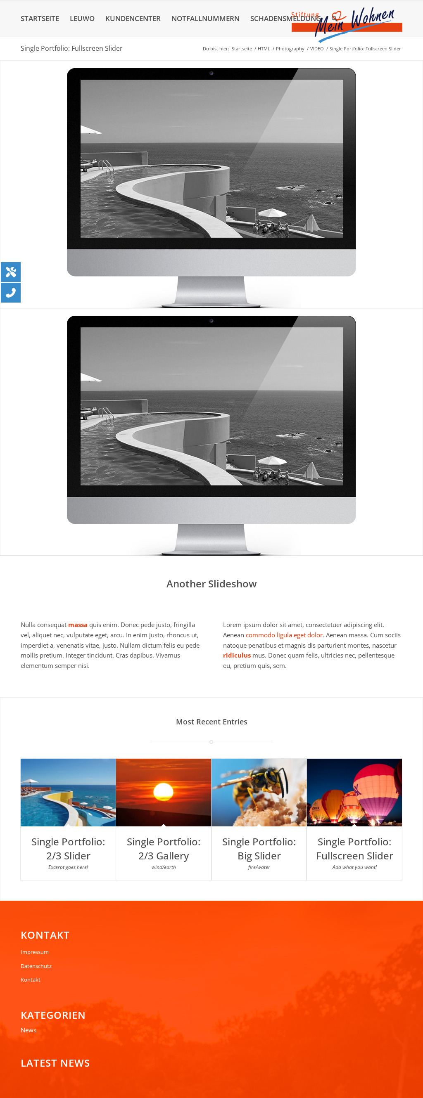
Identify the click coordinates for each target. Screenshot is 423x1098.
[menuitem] (39, 18)
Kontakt (30, 979)
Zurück (7, 184)
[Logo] (347, 25)
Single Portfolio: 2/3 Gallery (163, 848)
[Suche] (334, 18)
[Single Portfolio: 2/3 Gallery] (163, 792)
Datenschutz (36, 966)
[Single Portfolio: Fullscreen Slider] (354, 792)
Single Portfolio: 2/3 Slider (68, 848)
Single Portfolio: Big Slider (259, 848)
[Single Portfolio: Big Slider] (259, 792)
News (28, 1030)
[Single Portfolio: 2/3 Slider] (68, 792)
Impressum (35, 952)
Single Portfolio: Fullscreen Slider (72, 48)
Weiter (416, 184)
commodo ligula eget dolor (284, 635)
